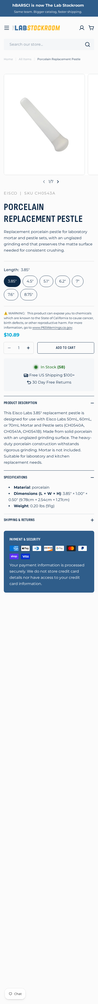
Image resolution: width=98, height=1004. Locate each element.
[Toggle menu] (7, 28)
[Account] (82, 28)
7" (77, 281)
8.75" (28, 294)
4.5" (30, 281)
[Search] (87, 44)
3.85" (12, 281)
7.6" (11, 294)
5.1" (46, 281)
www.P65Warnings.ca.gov (52, 327)
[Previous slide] (44, 182)
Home (8, 59)
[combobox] (49, 44)
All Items (25, 59)
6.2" (62, 281)
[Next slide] (58, 182)
